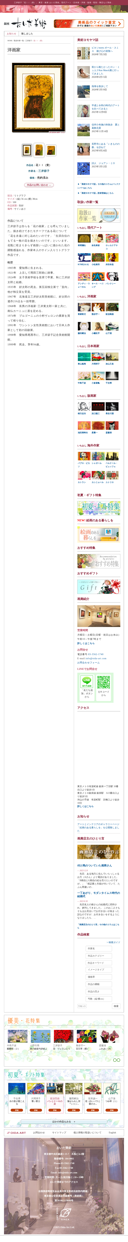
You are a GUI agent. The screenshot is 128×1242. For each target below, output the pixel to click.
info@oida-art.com (96, 658)
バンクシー (111, 283)
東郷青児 (82, 314)
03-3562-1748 (66, 1168)
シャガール (97, 463)
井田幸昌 (110, 264)
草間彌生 (82, 245)
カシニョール (98, 482)
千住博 (109, 383)
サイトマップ (59, 1132)
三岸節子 (28, 41)
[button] (18, 9)
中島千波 (82, 383)
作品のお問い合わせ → (39, 185)
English (112, 1132)
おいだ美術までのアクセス (64, 1182)
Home (10, 41)
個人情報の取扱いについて (88, 1132)
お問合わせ (39, 1132)
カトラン (82, 482)
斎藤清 (109, 432)
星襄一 (95, 432)
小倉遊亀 (96, 383)
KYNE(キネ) (83, 264)
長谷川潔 (110, 413)
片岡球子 (96, 364)
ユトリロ (110, 482)
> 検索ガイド (113, 942)
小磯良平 (96, 333)
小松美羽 (96, 264)
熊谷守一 (96, 314)
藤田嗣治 (82, 333)
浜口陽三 (96, 413)
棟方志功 (82, 413)
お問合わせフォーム (88, 662)
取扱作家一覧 (19, 41)
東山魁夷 (82, 364)
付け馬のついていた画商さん (94, 865)
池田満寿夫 (83, 432)
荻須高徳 (110, 314)
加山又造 (110, 364)
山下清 (109, 333)
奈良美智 (96, 245)
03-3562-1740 (96, 654)
